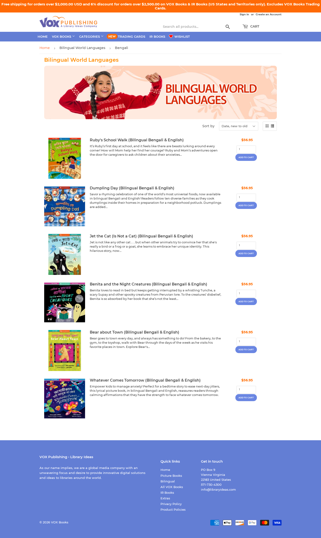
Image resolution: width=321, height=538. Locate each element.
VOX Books (62, 36)
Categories (90, 36)
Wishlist (181, 36)
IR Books (157, 36)
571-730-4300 (211, 484)
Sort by (208, 126)
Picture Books (171, 475)
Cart (254, 26)
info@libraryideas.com (218, 489)
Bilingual (167, 481)
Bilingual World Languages (82, 48)
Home (43, 36)
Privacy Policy (171, 504)
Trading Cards (131, 36)
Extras (165, 498)
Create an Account (269, 14)
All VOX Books (171, 487)
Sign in (244, 14)
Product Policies (173, 509)
